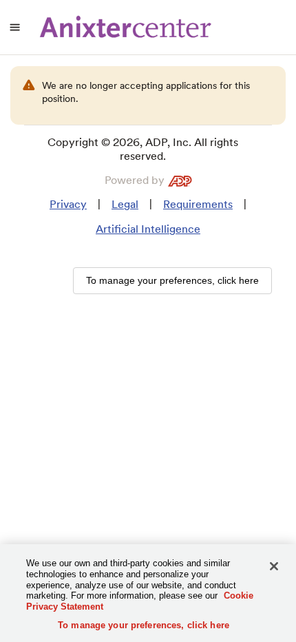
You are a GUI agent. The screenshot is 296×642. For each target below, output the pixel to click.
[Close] (274, 566)
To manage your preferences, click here (143, 625)
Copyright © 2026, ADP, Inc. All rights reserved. (142, 149)
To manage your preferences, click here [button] (172, 280)
